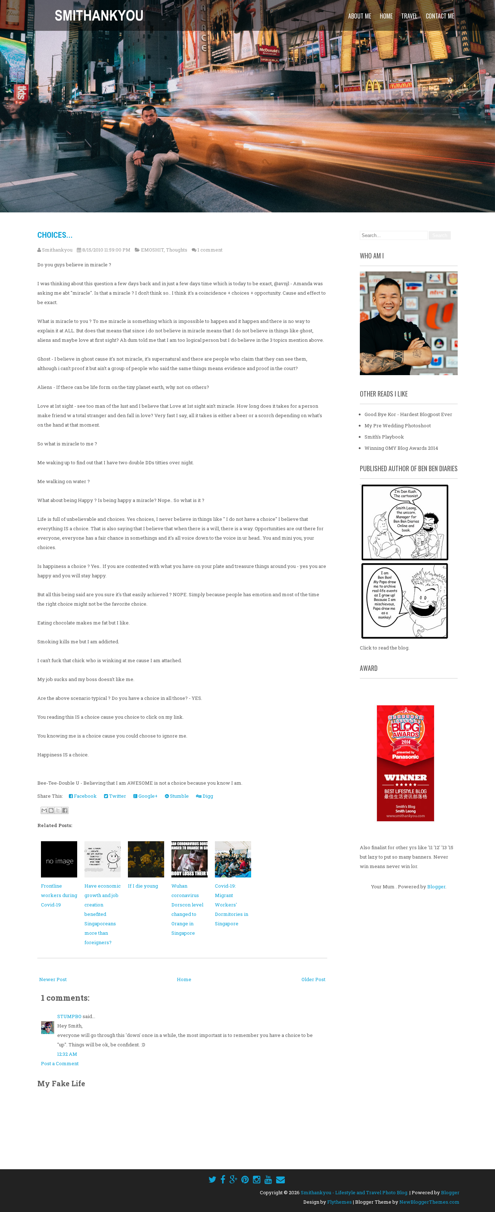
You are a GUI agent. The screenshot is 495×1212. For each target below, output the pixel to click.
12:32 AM (67, 1054)
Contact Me (440, 16)
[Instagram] (257, 1179)
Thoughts (176, 249)
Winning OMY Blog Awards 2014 (401, 448)
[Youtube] (268, 1179)
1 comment (209, 249)
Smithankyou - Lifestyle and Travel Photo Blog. (354, 1192)
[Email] (280, 1179)
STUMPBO (69, 1016)
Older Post (313, 979)
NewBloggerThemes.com (429, 1202)
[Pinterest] (245, 1179)
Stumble (179, 796)
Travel (409, 16)
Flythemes (339, 1202)
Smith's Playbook (384, 436)
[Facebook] (222, 1179)
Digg (207, 796)
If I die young (143, 886)
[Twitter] (212, 1179)
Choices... (55, 235)
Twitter (117, 796)
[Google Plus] (233, 1179)
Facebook (85, 796)
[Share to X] (58, 810)
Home (386, 16)
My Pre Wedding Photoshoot (398, 425)
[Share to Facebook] (64, 810)
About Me (359, 16)
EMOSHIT (152, 249)
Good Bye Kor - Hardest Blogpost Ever (408, 414)
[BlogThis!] (51, 810)
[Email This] (44, 810)
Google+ (147, 796)
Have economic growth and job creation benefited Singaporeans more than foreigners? (102, 914)
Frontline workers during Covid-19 (59, 895)
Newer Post (53, 979)
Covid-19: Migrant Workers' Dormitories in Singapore (231, 905)
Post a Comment (60, 1063)
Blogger (436, 886)
